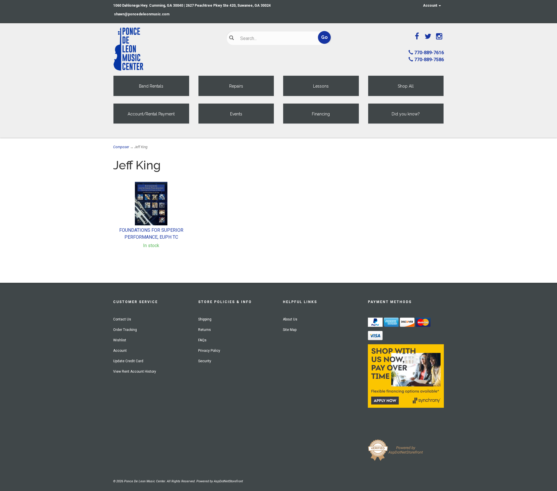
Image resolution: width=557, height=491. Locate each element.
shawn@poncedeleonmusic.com (141, 14)
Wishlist (119, 340)
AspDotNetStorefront (228, 481)
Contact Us (122, 319)
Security (204, 361)
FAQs (202, 340)
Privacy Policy (209, 351)
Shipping (204, 319)
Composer (121, 147)
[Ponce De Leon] (165, 49)
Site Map (289, 330)
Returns (204, 330)
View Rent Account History (134, 371)
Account (430, 5)
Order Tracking (125, 330)
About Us (290, 319)
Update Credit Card (128, 361)
